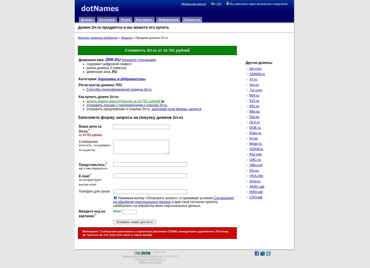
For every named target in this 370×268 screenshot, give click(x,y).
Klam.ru (255, 133)
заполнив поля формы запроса (176, 109)
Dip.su (254, 117)
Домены (87, 19)
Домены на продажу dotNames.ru (142, 256)
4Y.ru (253, 79)
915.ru (254, 101)
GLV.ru (254, 122)
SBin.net (256, 165)
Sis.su (254, 170)
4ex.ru (254, 85)
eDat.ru (255, 181)
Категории (107, 19)
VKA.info (256, 176)
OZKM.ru (256, 149)
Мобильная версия (194, 4)
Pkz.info (255, 154)
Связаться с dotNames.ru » (150, 259)
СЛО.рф (255, 197)
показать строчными (139, 60)
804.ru (254, 95)
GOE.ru (255, 127)
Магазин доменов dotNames (98, 37)
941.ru (254, 106)
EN (219, 4)
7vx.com (255, 90)
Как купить (144, 19)
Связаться (192, 19)
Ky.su (253, 138)
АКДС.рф (256, 186)
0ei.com (255, 69)
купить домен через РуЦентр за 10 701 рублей (123, 101)
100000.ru (257, 74)
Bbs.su (254, 111)
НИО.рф (256, 192)
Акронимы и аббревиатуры (122, 79)
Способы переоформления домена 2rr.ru (119, 89)
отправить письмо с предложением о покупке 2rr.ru (127, 105)
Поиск (125, 19)
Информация (168, 19)
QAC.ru (255, 160)
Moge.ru (255, 144)
